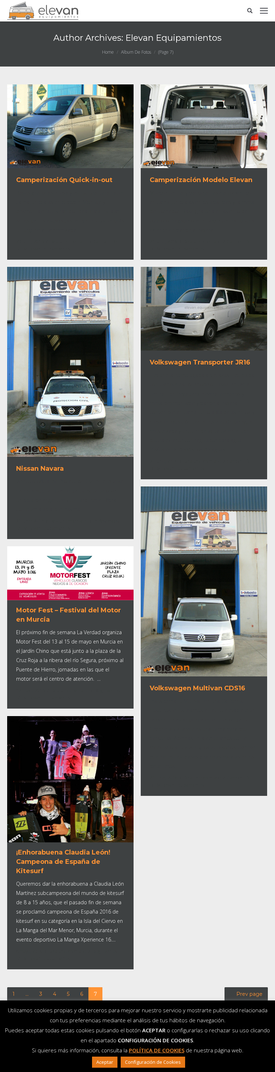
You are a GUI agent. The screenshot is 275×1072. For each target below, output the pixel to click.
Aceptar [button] (104, 1062)
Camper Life (105, 242)
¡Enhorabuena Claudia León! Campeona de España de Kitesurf (63, 861)
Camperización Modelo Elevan (201, 180)
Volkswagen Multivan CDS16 (197, 688)
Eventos (112, 690)
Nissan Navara (40, 469)
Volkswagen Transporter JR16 (200, 362)
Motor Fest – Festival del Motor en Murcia (68, 614)
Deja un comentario (68, 242)
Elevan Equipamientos (173, 38)
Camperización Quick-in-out (64, 180)
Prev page (249, 994)
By (46, 249)
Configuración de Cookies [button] (153, 1062)
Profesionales (106, 521)
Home (108, 52)
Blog (98, 690)
